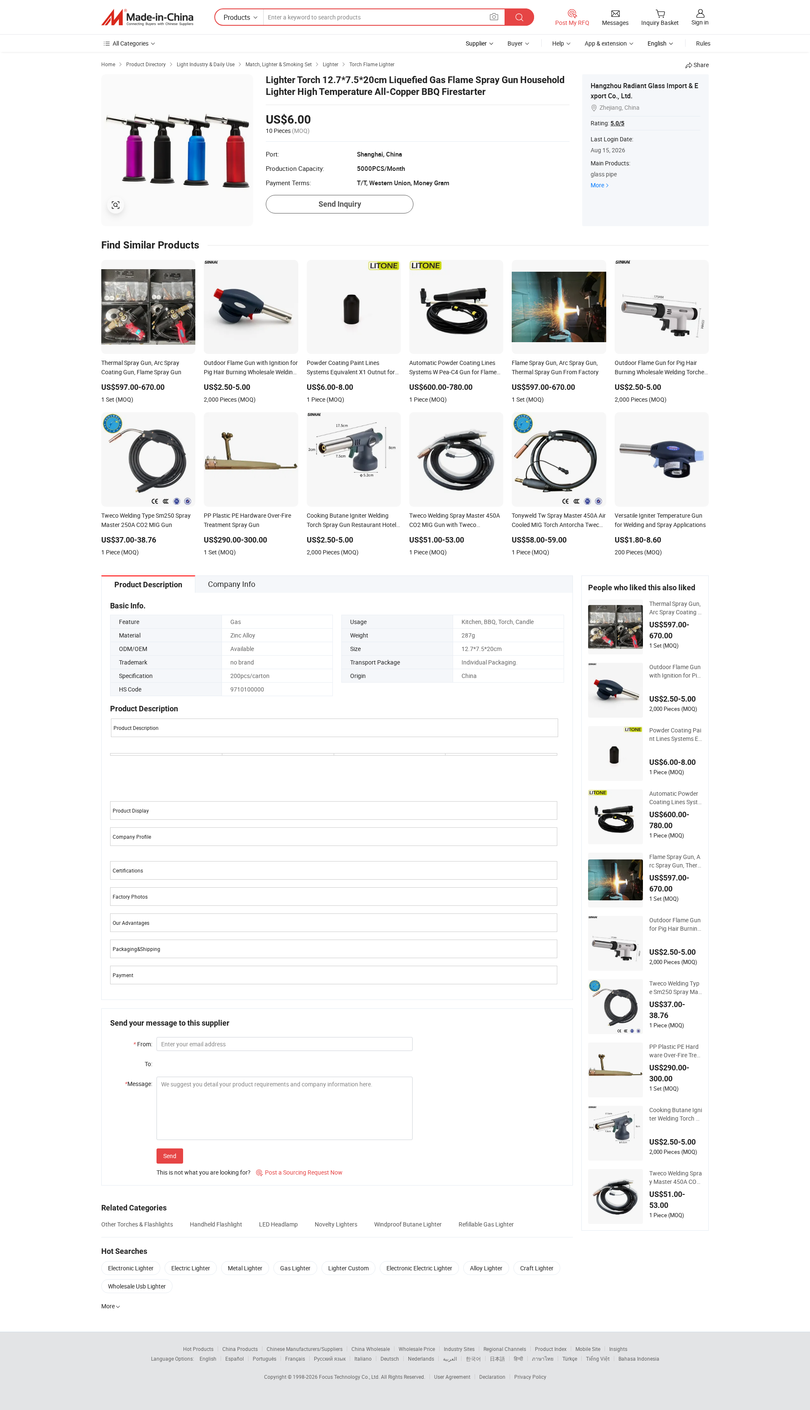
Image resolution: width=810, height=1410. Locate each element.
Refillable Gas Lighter (486, 1224)
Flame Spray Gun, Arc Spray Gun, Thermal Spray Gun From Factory (674, 861)
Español (234, 1358)
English (208, 1358)
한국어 (473, 1358)
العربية (450, 1358)
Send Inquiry (340, 204)
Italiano (363, 1358)
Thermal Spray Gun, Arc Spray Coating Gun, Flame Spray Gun (675, 608)
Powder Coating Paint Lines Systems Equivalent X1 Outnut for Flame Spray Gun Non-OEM (675, 734)
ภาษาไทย (543, 1358)
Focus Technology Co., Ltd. (350, 1376)
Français (295, 1358)
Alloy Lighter (486, 1268)
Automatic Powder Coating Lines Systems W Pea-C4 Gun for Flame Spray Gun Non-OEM (675, 797)
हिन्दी (518, 1358)
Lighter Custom (348, 1268)
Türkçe (569, 1358)
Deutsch (390, 1358)
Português (264, 1358)
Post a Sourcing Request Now (299, 1172)
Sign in (700, 22)
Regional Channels (504, 1348)
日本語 (497, 1358)
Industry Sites (459, 1348)
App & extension (606, 43)
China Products (240, 1348)
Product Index (551, 1348)
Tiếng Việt (598, 1358)
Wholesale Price (417, 1348)
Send (169, 1156)
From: (142, 1044)
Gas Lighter (295, 1268)
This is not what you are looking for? (204, 1172)
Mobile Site (587, 1348)
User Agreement (452, 1376)
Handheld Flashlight (216, 1224)
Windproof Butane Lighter (408, 1224)
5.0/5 (617, 123)
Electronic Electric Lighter (419, 1268)
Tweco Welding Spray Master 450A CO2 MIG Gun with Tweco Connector (675, 1177)
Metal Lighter (245, 1268)
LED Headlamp (278, 1224)
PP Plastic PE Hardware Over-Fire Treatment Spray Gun (675, 1051)
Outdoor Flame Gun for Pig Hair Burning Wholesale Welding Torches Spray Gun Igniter (675, 924)
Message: (138, 1084)
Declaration (492, 1376)
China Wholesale (370, 1348)
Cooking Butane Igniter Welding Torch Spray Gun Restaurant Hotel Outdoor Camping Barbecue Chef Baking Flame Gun (675, 1114)
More (597, 185)
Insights (618, 1348)
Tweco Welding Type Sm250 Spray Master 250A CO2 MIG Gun (675, 987)
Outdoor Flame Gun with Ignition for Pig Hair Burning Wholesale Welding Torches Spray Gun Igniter (675, 671)
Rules (703, 43)
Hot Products (198, 1348)
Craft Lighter (537, 1268)
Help (558, 43)
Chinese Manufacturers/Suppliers (305, 1348)
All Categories (130, 43)
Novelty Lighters (336, 1224)
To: (148, 1064)
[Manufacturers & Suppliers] (147, 17)
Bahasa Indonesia (638, 1358)
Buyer (515, 43)
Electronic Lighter (131, 1268)
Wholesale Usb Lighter (137, 1286)
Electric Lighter (190, 1268)
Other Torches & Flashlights (137, 1224)
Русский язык (330, 1358)
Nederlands (421, 1358)
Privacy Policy (530, 1376)
